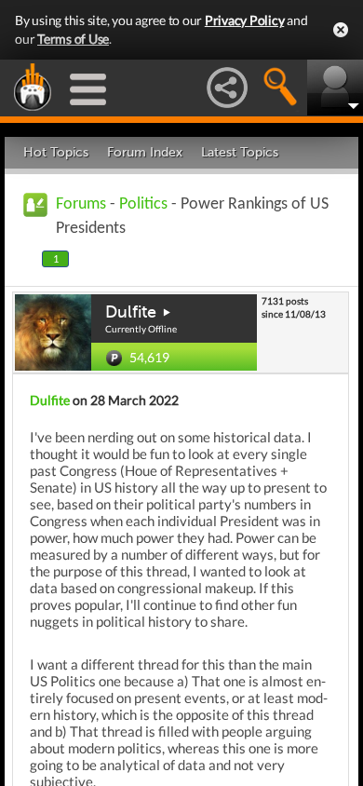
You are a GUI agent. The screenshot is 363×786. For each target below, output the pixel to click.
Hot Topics (55, 152)
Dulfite (130, 312)
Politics (143, 204)
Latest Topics (239, 152)
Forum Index (144, 152)
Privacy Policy (245, 20)
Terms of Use (73, 39)
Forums (81, 204)
